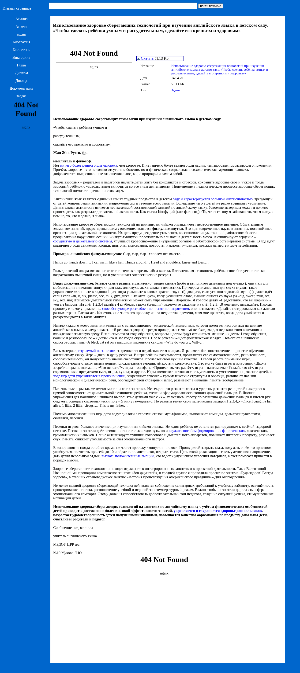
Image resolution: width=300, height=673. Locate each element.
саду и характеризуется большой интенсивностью (213, 199)
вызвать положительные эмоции (127, 456)
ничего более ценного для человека (88, 165)
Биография (21, 42)
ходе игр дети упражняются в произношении (89, 376)
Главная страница (17, 8)
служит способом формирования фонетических (207, 431)
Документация (21, 88)
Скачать (147, 58)
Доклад (21, 81)
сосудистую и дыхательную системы (82, 241)
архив (21, 34)
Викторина (21, 57)
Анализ (21, 19)
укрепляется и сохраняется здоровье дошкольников (218, 511)
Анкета (21, 27)
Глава (21, 65)
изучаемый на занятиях (97, 351)
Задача (21, 96)
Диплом (21, 73)
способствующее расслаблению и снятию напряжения (145, 309)
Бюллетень (21, 50)
